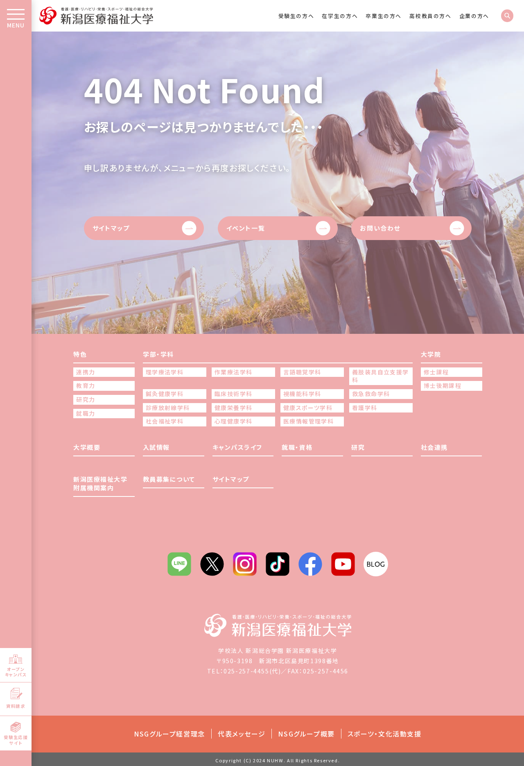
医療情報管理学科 (308, 421)
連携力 (85, 372)
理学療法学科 (164, 372)
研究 (358, 447)
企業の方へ (474, 16)
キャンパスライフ (237, 447)
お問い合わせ (380, 228)
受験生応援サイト (15, 740)
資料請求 (15, 706)
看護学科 (364, 408)
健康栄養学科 (233, 408)
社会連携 (434, 447)
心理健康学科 (233, 421)
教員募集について (169, 479)
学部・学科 (158, 354)
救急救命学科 (371, 394)
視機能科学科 (302, 394)
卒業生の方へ (384, 16)
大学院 (431, 354)
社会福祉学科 (164, 421)
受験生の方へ (296, 16)
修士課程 (436, 372)
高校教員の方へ (430, 16)
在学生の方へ (340, 16)
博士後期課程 (442, 386)
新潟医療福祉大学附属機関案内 (100, 483)
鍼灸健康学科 (164, 394)
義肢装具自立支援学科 (380, 376)
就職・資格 (297, 447)
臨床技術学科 (233, 394)
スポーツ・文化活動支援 (385, 734)
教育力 (85, 386)
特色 (80, 354)
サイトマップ (111, 228)
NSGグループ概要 (306, 734)
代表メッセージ (241, 734)
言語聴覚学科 (302, 372)
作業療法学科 (233, 372)
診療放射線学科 (168, 408)
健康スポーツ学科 (307, 408)
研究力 (85, 399)
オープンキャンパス (16, 672)
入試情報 (156, 447)
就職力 (85, 413)
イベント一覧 (245, 228)
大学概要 (86, 447)
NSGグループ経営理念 (169, 734)
